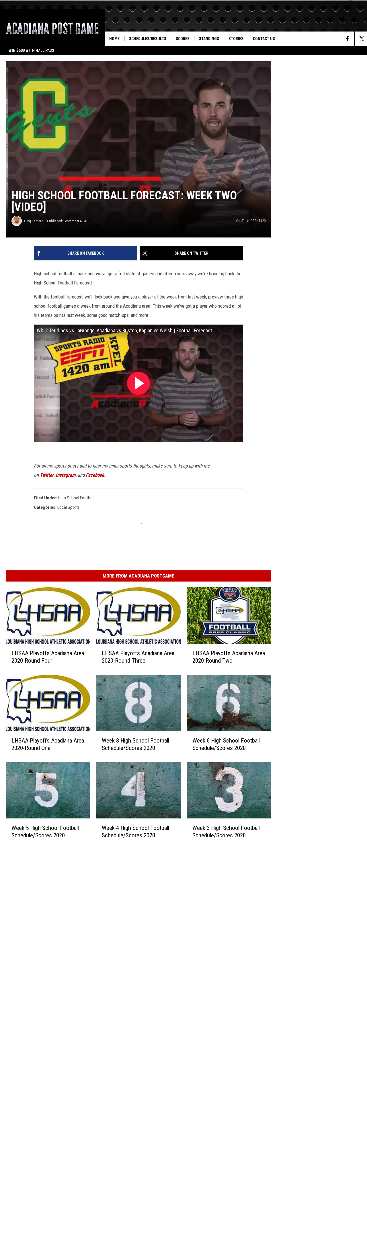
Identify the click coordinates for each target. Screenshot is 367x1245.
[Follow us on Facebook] (347, 39)
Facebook (95, 475)
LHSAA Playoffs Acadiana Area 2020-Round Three (138, 656)
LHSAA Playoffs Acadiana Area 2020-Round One (47, 744)
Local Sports (68, 507)
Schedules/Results (147, 38)
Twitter (47, 475)
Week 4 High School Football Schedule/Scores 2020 (135, 831)
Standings (209, 38)
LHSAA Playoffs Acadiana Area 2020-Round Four (47, 656)
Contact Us (264, 38)
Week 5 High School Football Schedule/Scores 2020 (45, 831)
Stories (236, 38)
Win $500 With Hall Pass (31, 50)
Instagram (66, 475)
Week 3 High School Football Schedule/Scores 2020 (226, 831)
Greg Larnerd (33, 221)
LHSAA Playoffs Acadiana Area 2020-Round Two (228, 656)
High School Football (76, 498)
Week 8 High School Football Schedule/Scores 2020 (135, 744)
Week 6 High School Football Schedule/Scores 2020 (226, 744)
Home (114, 38)
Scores (183, 38)
